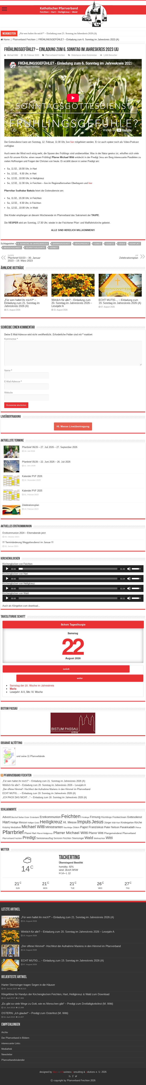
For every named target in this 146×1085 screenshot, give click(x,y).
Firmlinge (85, 817)
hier (72, 142)
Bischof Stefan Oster (20, 817)
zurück (66, 668)
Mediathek (16, 827)
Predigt (29, 837)
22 (72, 645)
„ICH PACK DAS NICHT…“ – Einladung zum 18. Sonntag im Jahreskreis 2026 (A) (44, 797)
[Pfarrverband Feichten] (73, 14)
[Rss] (69, 1076)
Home (6, 39)
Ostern (76, 827)
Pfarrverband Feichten (24, 39)
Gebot (97, 244)
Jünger (107, 822)
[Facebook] (73, 1076)
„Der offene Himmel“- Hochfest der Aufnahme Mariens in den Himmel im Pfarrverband (46, 789)
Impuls (84, 821)
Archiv (4, 1032)
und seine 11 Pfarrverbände (30, 756)
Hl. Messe (70, 822)
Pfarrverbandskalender (13, 1060)
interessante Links (10, 1043)
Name (8, 370)
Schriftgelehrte (35, 248)
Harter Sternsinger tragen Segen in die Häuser (28, 984)
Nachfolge (68, 827)
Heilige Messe (18, 822)
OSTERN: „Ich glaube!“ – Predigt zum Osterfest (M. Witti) (34, 1013)
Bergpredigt (82, 244)
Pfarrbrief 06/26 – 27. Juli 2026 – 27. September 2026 (49, 447)
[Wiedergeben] (7, 569)
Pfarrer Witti (96, 833)
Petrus (138, 827)
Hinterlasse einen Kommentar (84, 55)
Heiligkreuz (51, 821)
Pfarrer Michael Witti (70, 833)
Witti (109, 838)
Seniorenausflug (44, 838)
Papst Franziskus (91, 827)
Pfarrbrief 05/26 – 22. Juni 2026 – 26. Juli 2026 (46, 461)
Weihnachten (99, 838)
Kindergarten (127, 822)
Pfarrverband (129, 833)
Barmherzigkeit (61, 244)
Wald (89, 838)
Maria (13, 688)
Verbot (54, 248)
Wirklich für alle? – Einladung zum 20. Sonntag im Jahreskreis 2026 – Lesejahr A (71, 302)
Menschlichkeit (12, 248)
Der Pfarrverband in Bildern (15, 1038)
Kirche (138, 822)
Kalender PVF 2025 (32, 490)
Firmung (95, 817)
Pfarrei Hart (30, 833)
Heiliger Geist (33, 823)
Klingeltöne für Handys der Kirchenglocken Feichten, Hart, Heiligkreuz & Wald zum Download (55, 994)
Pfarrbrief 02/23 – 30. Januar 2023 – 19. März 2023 (24, 258)
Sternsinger (78, 838)
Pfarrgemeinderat (113, 833)
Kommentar (11, 339)
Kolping (6, 827)
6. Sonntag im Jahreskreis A (33, 244)
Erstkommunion (50, 817)
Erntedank (34, 817)
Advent (6, 817)
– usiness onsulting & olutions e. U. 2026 (79, 1072)
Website (8, 392)
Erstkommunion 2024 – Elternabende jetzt (24, 533)
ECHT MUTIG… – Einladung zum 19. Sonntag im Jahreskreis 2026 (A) (120, 301)
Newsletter (6, 1054)
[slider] (68, 569)
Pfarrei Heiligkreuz (45, 833)
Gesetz (110, 244)
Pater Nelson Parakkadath (119, 827)
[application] (73, 568)
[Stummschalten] (129, 569)
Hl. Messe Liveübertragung (73, 426)
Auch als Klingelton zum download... (21, 605)
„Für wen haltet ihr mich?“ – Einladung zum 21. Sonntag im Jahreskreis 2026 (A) (58, 33)
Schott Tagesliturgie (73, 624)
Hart (6, 822)
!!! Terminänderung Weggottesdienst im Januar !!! (27, 542)
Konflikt (135, 244)
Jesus (122, 244)
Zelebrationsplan (128, 256)
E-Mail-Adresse (13, 381)
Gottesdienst (134, 817)
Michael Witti (12, 55)
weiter (80, 678)
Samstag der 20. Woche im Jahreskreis (32, 685)
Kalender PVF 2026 (32, 476)
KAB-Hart (116, 823)
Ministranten (54, 827)
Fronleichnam (119, 817)
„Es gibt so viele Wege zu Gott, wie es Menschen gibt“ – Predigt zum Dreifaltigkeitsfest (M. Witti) (57, 1003)
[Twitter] (76, 1076)
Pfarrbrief (13, 832)
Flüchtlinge (106, 817)
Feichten (71, 816)
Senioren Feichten (62, 838)
